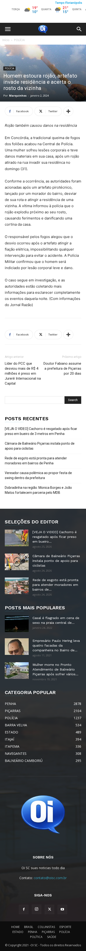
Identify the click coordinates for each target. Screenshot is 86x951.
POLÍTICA (36, 937)
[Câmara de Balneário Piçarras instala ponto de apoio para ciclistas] (17, 562)
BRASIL (28, 927)
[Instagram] (36, 909)
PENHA (32, 932)
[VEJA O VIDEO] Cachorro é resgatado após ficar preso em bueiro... (54, 536)
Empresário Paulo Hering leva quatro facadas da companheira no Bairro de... (56, 645)
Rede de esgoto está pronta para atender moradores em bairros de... (55, 584)
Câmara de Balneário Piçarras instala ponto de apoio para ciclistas (40, 446)
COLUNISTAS (46, 927)
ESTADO (17, 932)
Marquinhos (18, 95)
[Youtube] (62, 909)
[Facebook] (23, 909)
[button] (7, 29)
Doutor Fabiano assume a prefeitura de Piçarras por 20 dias (62, 368)
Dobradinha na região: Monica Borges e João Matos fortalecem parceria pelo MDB (38, 490)
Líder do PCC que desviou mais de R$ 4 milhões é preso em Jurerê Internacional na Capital (23, 373)
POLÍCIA (19, 40)
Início (6, 40)
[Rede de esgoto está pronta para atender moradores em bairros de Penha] (17, 586)
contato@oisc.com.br (50, 878)
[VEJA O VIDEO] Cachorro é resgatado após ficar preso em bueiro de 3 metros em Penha (41, 431)
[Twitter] (49, 909)
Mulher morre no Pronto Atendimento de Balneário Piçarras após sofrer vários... (55, 669)
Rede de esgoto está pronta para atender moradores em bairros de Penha (36, 460)
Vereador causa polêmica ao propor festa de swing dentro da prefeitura (38, 475)
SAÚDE (51, 937)
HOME (15, 927)
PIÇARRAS (48, 932)
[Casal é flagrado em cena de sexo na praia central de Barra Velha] (17, 623)
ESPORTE (65, 927)
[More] (68, 111)
